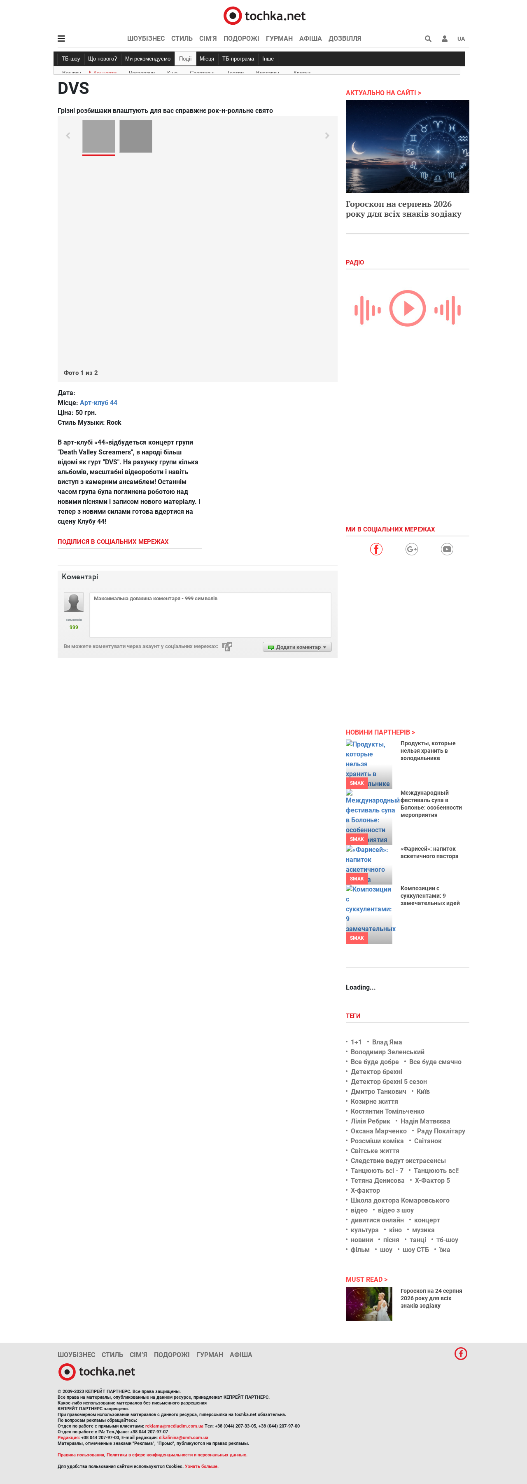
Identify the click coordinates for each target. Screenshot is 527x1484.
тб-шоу (447, 1240)
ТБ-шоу (71, 59)
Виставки (267, 71)
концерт (427, 1220)
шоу (386, 1250)
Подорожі (241, 38)
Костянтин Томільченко (387, 1111)
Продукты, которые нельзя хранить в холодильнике (428, 750)
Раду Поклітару (441, 1131)
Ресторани (142, 71)
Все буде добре (375, 1062)
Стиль (182, 38)
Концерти (105, 71)
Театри (235, 71)
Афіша (310, 38)
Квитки (302, 71)
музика (423, 1230)
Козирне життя (374, 1101)
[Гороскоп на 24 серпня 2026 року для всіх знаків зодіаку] (369, 1304)
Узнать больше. (202, 1466)
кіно (395, 1230)
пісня (391, 1240)
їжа (444, 1250)
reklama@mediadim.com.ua (174, 1426)
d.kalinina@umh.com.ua (183, 1437)
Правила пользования (81, 1455)
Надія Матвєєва (425, 1121)
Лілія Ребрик (370, 1121)
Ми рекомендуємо (147, 59)
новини (362, 1240)
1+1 (356, 1042)
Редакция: (69, 1437)
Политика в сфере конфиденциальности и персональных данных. (177, 1455)
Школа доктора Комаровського (400, 1200)
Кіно (172, 71)
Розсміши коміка (377, 1141)
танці (418, 1240)
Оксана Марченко (379, 1131)
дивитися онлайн (377, 1220)
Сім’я (208, 38)
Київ (423, 1091)
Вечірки (71, 71)
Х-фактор (365, 1190)
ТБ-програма (238, 59)
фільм (360, 1250)
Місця (207, 59)
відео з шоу (396, 1210)
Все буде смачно (435, 1062)
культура (365, 1230)
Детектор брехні (376, 1072)
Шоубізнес (146, 38)
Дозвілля (345, 38)
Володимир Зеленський (387, 1052)
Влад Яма (387, 1042)
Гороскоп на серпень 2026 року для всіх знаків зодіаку (404, 208)
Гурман (279, 38)
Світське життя (375, 1151)
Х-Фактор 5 (432, 1180)
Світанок (428, 1141)
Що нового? (102, 59)
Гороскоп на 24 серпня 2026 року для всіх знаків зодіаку (431, 1298)
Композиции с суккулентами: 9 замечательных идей (430, 895)
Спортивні (202, 71)
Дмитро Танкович (378, 1091)
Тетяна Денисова (378, 1180)
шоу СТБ (416, 1250)
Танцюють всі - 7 (377, 1171)
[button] (444, 38)
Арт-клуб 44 (98, 403)
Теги (354, 1016)
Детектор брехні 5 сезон (389, 1082)
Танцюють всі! (436, 1171)
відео (359, 1210)
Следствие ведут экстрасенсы (398, 1161)
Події (185, 59)
